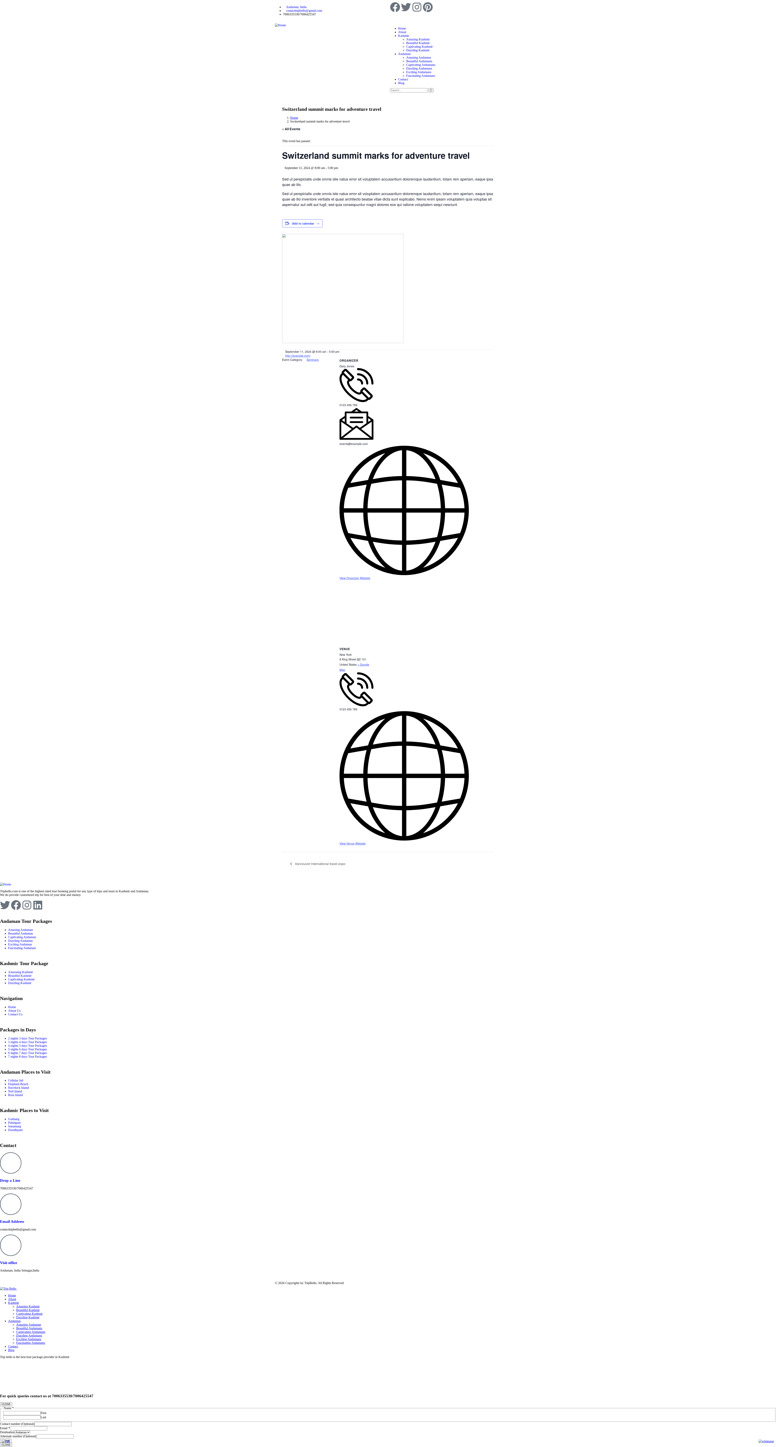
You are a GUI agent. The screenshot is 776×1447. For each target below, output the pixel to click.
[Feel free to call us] (6, 1441)
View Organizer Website (355, 578)
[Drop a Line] (10, 1163)
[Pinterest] (428, 7)
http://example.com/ (297, 356)
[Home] (280, 25)
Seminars (313, 360)
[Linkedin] (38, 905)
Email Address (12, 1221)
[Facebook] (395, 7)
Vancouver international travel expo (319, 863)
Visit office (8, 1263)
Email (5, 1428)
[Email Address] (10, 1204)
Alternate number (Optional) (18, 1436)
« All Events (291, 129)
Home (294, 117)
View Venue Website (353, 843)
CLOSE (6, 1404)
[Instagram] (417, 7)
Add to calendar (303, 223)
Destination (7, 1432)
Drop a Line (10, 1180)
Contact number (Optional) (17, 1424)
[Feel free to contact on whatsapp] (766, 1441)
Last (43, 1417)
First (43, 1413)
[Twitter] (406, 7)
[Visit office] (10, 1245)
